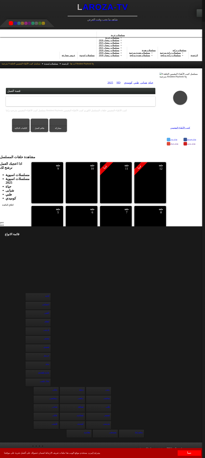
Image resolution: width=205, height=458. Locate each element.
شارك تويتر (173, 139)
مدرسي (106, 424)
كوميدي (128, 82)
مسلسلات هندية (149, 50)
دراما (81, 390)
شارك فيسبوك (191, 139)
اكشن (46, 313)
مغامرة (87, 432)
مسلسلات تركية (179, 50)
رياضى (81, 398)
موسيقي (112, 432)
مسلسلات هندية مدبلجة (140, 55)
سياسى (106, 398)
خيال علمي (44, 381)
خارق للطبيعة (43, 373)
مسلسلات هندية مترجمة (139, 53)
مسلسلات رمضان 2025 (109, 43)
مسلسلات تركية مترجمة (170, 53)
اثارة (47, 296)
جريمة (46, 355)
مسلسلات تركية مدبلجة (171, 55)
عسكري (80, 415)
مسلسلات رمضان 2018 (109, 55)
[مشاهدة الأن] (180, 98)
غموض (107, 415)
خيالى (54, 390)
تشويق (46, 347)
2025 (110, 82)
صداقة (81, 407)
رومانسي (53, 398)
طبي (136, 82)
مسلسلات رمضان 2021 (109, 48)
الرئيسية (194, 55)
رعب (107, 390)
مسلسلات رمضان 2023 (109, 45)
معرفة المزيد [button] (94, 453)
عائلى (54, 415)
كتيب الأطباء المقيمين (180, 128)
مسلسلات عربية (118, 35)
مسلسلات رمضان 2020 (109, 50)
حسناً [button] (189, 453)
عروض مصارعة (68, 55)
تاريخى (46, 330)
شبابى (143, 82)
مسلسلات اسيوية (87, 55)
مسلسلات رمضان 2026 (109, 40)
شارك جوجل (174, 144)
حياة (150, 82)
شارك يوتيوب (191, 144)
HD (118, 82)
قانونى (54, 424)
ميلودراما (139, 432)
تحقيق (46, 338)
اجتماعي (45, 304)
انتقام (46, 321)
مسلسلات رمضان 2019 (109, 53)
